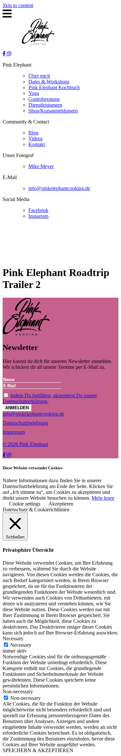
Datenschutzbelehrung (25, 423)
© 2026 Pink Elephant (25, 444)
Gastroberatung (44, 99)
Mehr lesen (103, 498)
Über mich (39, 76)
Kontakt (36, 144)
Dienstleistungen (45, 105)
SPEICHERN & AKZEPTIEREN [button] (38, 750)
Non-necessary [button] (18, 691)
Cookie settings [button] (24, 503)
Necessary (20, 645)
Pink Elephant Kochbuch (54, 87)
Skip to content (18, 5)
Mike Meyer (41, 166)
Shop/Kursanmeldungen (53, 110)
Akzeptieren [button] (60, 503)
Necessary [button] (13, 638)
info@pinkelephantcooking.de (59, 188)
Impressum (14, 432)
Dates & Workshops (48, 81)
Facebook (38, 210)
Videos (35, 138)
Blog (33, 132)
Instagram (38, 216)
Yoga (33, 93)
